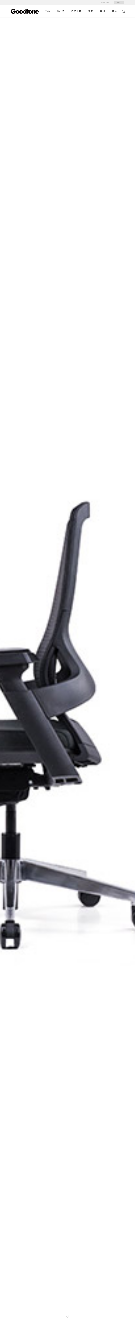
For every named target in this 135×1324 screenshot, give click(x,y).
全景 (102, 11)
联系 (114, 11)
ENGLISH (105, 2)
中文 (119, 2)
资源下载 (76, 11)
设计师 (60, 11)
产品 (47, 11)
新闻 (90, 11)
